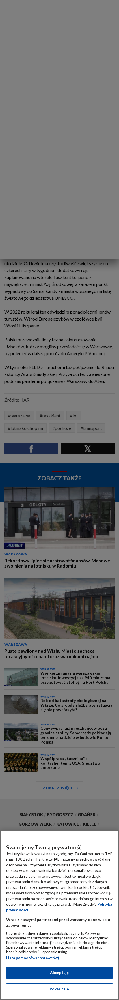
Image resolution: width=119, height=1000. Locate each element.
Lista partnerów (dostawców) (32, 958)
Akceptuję (59, 972)
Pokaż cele (59, 989)
